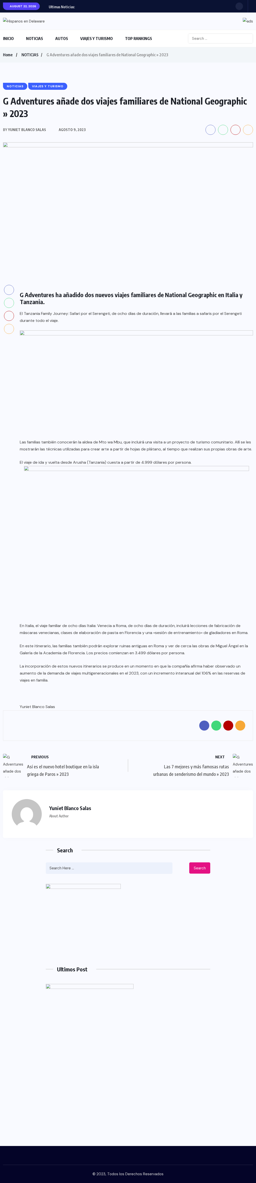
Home (7, 54)
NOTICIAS (34, 38)
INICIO (8, 38)
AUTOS (61, 38)
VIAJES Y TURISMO (96, 38)
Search (200, 868)
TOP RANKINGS (138, 38)
